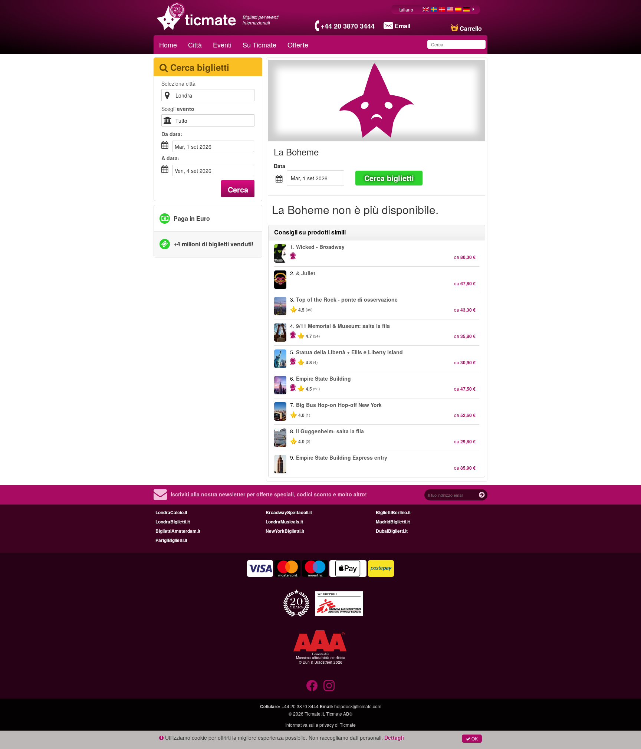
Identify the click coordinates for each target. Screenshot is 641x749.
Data (279, 166)
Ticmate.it (314, 713)
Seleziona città (178, 83)
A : (170, 158)
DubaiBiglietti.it (392, 531)
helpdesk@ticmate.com (357, 706)
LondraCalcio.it (171, 512)
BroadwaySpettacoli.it (289, 512)
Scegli (177, 108)
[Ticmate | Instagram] (329, 685)
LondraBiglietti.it (172, 521)
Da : (172, 134)
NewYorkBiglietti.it (285, 531)
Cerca (238, 189)
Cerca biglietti (389, 178)
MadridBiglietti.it (393, 521)
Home (168, 44)
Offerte (297, 44)
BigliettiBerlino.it (393, 512)
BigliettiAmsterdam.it (177, 531)
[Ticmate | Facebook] (312, 685)
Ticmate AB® (339, 713)
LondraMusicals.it (284, 521)
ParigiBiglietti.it (171, 540)
